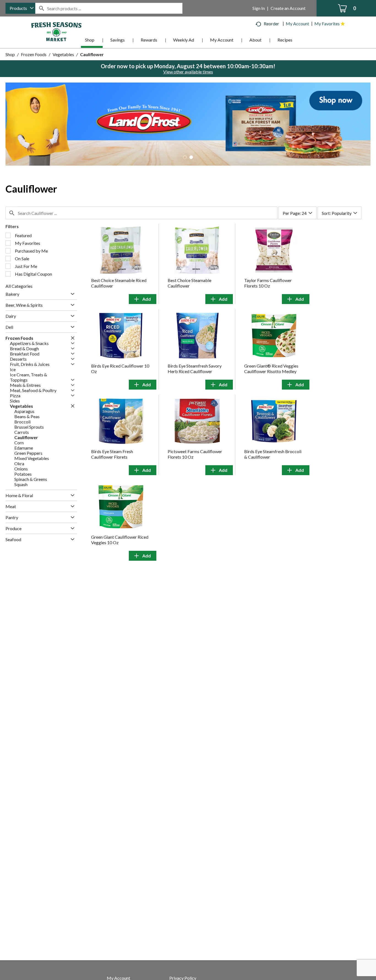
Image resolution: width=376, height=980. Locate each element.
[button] (188, 123)
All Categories (19, 286)
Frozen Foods (34, 54)
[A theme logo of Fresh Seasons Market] (56, 31)
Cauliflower (92, 54)
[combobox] (20, 8)
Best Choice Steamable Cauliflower (189, 283)
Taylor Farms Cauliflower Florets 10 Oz (268, 283)
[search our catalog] (41, 8)
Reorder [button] (271, 23)
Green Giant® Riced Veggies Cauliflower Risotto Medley (271, 368)
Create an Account (288, 8)
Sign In (258, 8)
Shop (10, 54)
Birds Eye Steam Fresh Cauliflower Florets (112, 454)
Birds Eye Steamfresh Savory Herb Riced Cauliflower (195, 368)
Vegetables (63, 54)
